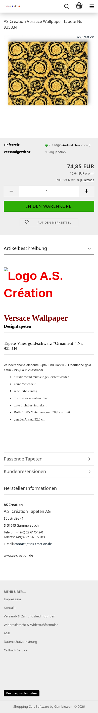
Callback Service (15, 650)
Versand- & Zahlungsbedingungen (29, 616)
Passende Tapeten (23, 459)
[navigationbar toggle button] (91, 6)
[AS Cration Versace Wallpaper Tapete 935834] (49, 72)
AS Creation (85, 37)
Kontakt (10, 607)
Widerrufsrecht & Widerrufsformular (31, 624)
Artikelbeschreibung (25, 248)
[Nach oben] (84, 705)
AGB (7, 633)
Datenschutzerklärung (20, 641)
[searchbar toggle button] (66, 6)
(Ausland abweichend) (76, 145)
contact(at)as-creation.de (33, 543)
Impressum (12, 599)
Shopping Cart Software (31, 706)
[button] (11, 191)
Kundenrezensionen (25, 471)
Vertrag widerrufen (21, 693)
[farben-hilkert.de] (10, 6)
